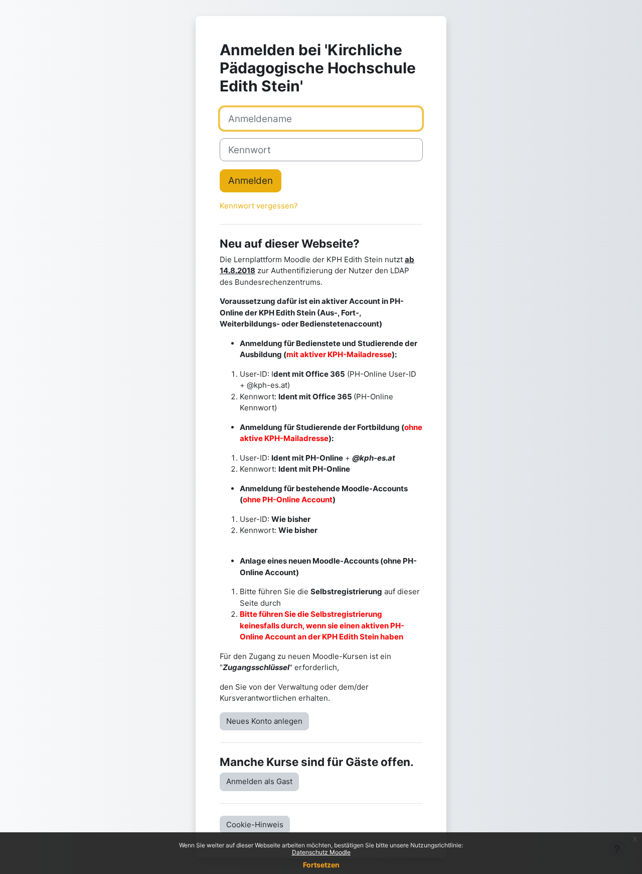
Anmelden (250, 180)
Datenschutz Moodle (321, 852)
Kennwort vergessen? (259, 205)
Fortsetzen (321, 864)
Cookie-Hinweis (254, 824)
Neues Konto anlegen (264, 721)
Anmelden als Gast (259, 781)
